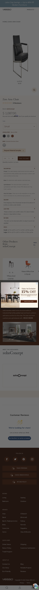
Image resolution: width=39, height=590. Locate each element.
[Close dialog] (37, 283)
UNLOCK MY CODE (28, 301)
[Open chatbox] (35, 585)
